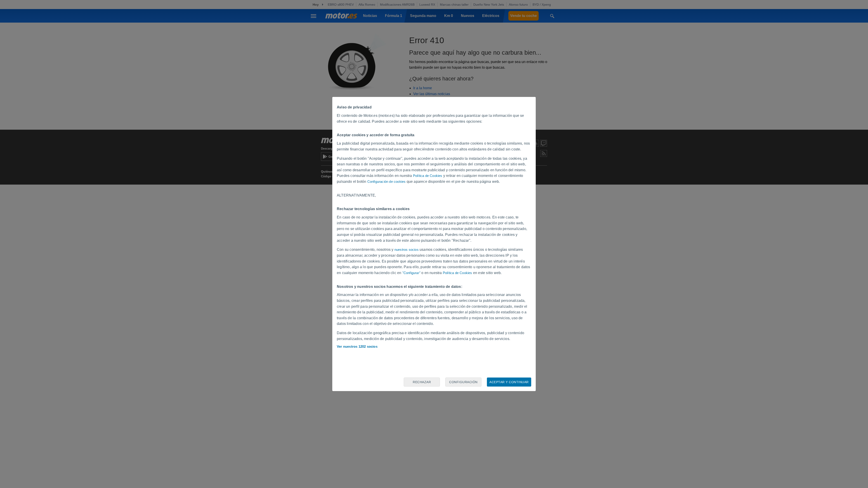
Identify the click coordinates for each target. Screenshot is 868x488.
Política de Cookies (427, 176)
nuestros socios (406, 249)
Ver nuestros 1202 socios (357, 346)
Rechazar (422, 382)
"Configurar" (411, 273)
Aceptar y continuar (509, 382)
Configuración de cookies (386, 181)
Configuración (463, 382)
